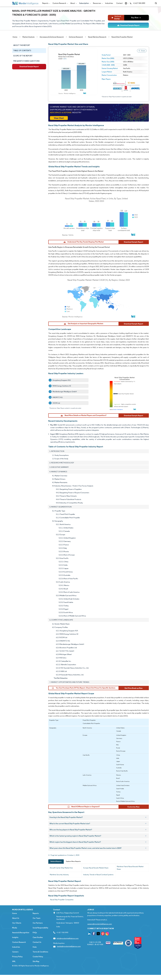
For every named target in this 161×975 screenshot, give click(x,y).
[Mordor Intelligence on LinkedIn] (89, 934)
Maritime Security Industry (59, 875)
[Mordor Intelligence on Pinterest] (103, 934)
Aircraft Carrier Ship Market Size (61, 868)
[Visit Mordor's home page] (25, 3)
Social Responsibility (40, 928)
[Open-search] (156, 3)
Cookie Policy (38, 957)
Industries (109, 3)
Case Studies (38, 937)
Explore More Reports (73, 861)
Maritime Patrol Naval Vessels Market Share (130, 867)
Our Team (36, 918)
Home (14, 913)
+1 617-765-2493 (139, 3)
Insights (15, 937)
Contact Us (37, 942)
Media (14, 928)
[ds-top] (128, 25)
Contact (119, 3)
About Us (15, 918)
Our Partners (38, 923)
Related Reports (56, 861)
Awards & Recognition (20, 933)
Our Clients (16, 923)
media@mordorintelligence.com (69, 946)
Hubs (35, 947)
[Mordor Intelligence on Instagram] (107, 934)
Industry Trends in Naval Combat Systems (98, 875)
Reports (45, 3)
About (72, 3)
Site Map (36, 961)
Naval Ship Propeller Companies (61, 900)
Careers (15, 952)
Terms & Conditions (40, 952)
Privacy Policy (17, 957)
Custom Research (59, 3)
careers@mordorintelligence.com (99, 924)
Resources (97, 3)
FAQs (35, 933)
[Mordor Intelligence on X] (98, 934)
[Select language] (126, 3)
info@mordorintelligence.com (68, 938)
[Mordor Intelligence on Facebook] (94, 934)
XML (14, 961)
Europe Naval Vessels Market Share (95, 868)
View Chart (59, 118)
